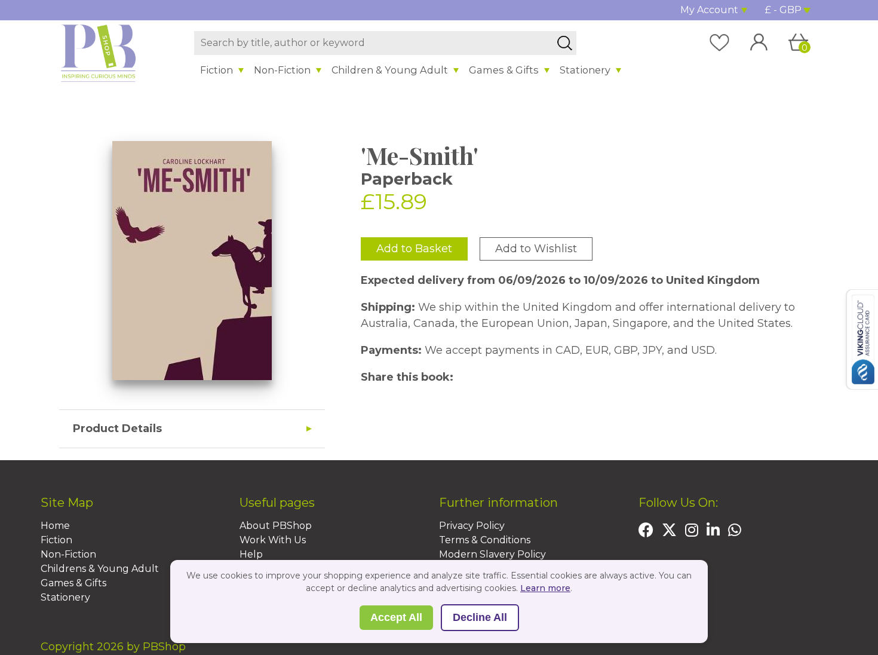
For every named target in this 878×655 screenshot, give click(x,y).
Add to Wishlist (536, 248)
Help (251, 554)
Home (55, 525)
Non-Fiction (282, 70)
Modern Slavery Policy (492, 554)
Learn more (545, 588)
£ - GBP (783, 10)
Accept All (396, 617)
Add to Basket (414, 248)
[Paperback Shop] (98, 53)
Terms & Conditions (484, 540)
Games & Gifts (504, 70)
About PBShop (276, 525)
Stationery (585, 70)
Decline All (480, 617)
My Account (709, 10)
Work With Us (273, 540)
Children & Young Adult (389, 70)
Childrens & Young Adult (100, 568)
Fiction (216, 70)
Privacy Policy (472, 525)
